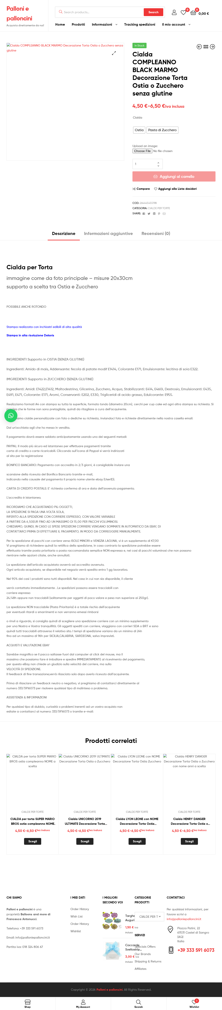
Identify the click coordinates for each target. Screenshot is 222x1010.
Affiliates (140, 968)
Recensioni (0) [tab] (156, 233)
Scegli (32, 841)
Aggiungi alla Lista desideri (177, 189)
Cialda (137, 117)
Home (60, 24)
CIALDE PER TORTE (159, 208)
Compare (143, 189)
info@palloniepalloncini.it (32, 937)
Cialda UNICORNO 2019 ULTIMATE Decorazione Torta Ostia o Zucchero (85, 821)
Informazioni (102, 24)
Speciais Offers (145, 946)
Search (153, 12)
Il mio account (173, 24)
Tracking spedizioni (139, 24)
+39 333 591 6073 (31, 928)
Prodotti (78, 24)
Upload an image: (145, 146)
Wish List (76, 916)
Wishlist (75, 931)
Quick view (43, 782)
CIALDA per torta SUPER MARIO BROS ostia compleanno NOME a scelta (32, 821)
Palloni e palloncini (109, 990)
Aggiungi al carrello (177, 176)
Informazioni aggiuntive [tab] (108, 233)
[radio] (139, 130)
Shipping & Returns (148, 961)
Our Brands (143, 954)
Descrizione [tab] (63, 233)
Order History (79, 909)
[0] (183, 12)
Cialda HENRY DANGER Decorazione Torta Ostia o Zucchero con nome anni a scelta (189, 821)
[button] (114, 53)
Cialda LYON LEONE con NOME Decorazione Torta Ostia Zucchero (137, 821)
